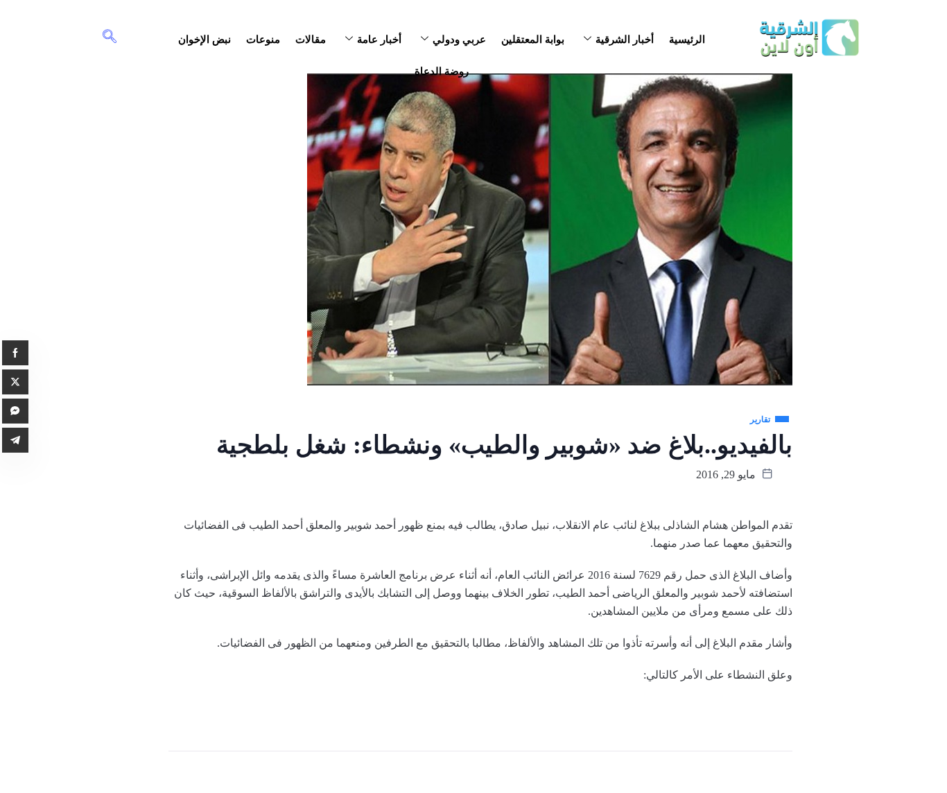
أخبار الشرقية (625, 39)
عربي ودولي (459, 39)
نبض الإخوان (204, 39)
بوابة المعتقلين (532, 39)
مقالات (310, 39)
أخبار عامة (379, 39)
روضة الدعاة (442, 71)
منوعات (263, 39)
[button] (109, 37)
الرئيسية (687, 39)
